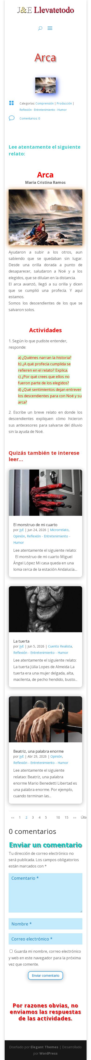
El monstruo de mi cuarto (35, 524)
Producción (64, 103)
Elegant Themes (44, 1047)
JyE (21, 530)
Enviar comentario (45, 975)
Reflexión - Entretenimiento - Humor (43, 110)
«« (12, 817)
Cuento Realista (60, 646)
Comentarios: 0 (30, 118)
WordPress (48, 1053)
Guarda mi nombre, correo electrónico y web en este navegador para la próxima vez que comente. (45, 958)
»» (74, 817)
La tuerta (21, 641)
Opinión (19, 536)
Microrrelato (59, 530)
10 (58, 817)
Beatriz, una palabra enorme (38, 751)
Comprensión (44, 103)
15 (66, 817)
